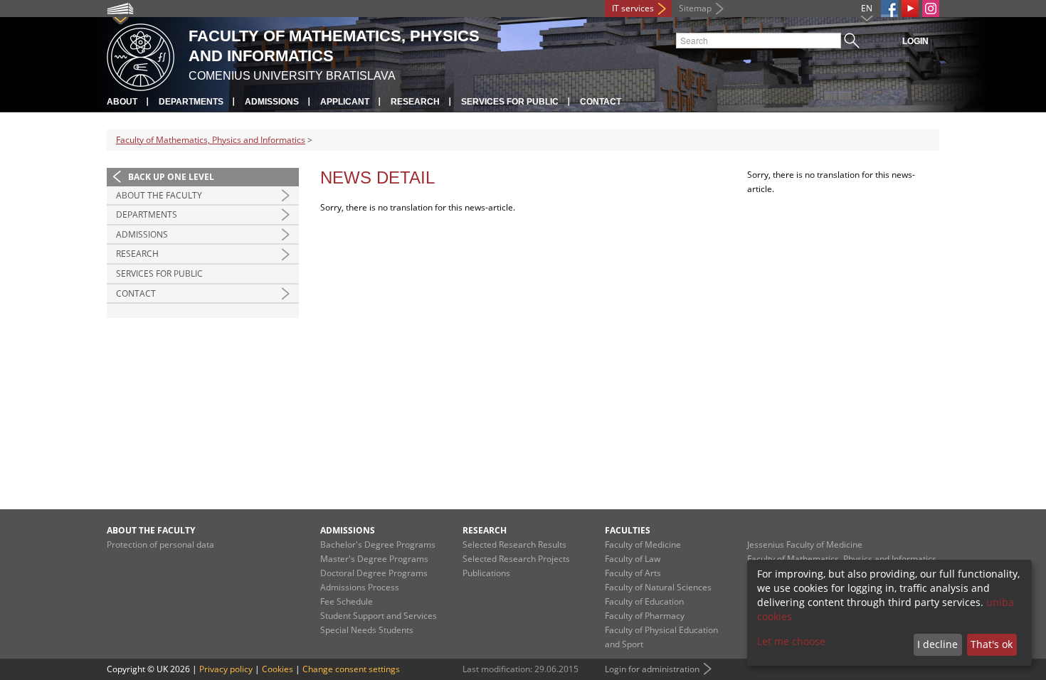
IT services (633, 8)
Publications (486, 573)
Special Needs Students (366, 630)
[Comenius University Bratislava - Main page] (140, 55)
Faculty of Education (644, 601)
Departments (191, 102)
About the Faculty (159, 195)
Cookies (277, 669)
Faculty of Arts (633, 573)
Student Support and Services (378, 616)
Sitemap (695, 8)
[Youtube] (910, 8)
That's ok (992, 644)
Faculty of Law (632, 559)
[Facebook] (889, 8)
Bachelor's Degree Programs (377, 544)
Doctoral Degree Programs (374, 573)
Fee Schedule (346, 601)
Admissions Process (359, 587)
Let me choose (791, 641)
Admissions (272, 102)
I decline (937, 644)
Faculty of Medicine (643, 544)
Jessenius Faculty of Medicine (804, 544)
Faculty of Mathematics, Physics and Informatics (210, 140)
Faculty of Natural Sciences (658, 587)
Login (915, 41)
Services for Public (510, 102)
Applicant (344, 102)
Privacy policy (226, 669)
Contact (600, 102)
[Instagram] (930, 8)
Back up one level (171, 177)
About (122, 102)
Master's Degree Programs (374, 559)
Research (415, 102)
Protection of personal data (160, 544)
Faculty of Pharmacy (645, 616)
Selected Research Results (514, 544)
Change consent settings (351, 669)
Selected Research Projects (516, 559)
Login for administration (652, 669)
